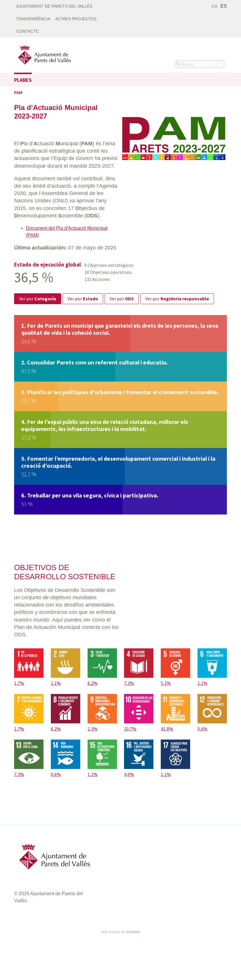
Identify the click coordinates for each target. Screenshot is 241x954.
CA (214, 6)
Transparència (33, 19)
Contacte (27, 31)
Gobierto (133, 931)
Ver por (37, 299)
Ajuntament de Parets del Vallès (54, 6)
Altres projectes (75, 19)
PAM (18, 92)
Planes (23, 79)
